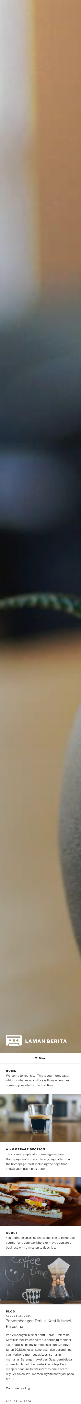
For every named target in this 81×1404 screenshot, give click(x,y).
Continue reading (18, 1388)
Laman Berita (46, 1041)
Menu (42, 1058)
